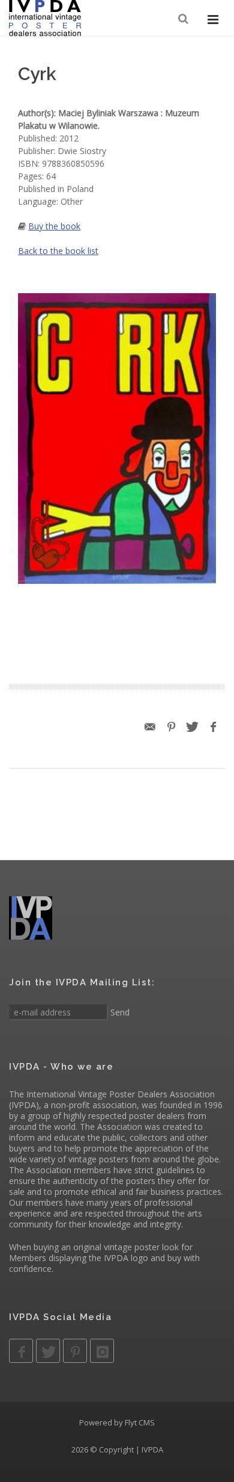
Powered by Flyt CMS (117, 1422)
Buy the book (54, 226)
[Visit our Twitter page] (48, 1351)
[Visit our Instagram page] (102, 1351)
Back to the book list (58, 250)
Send (119, 1012)
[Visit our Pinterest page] (75, 1351)
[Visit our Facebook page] (21, 1351)
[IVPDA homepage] (45, 18)
